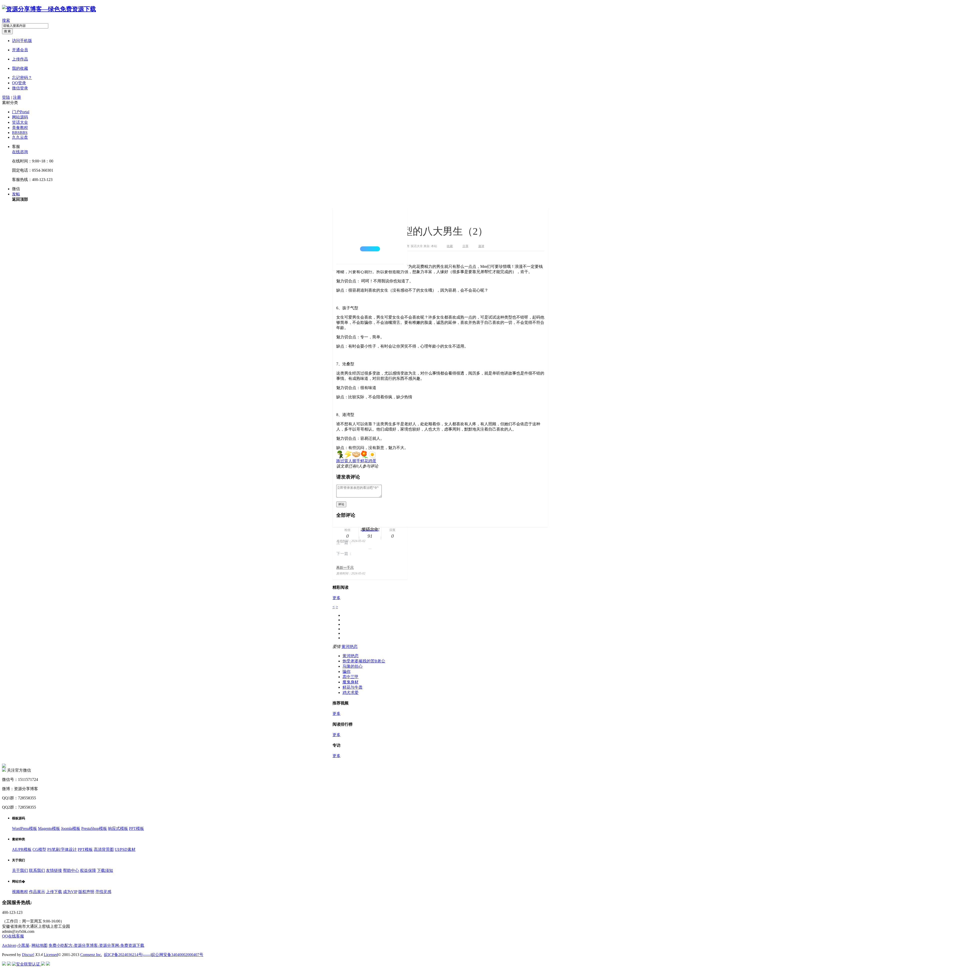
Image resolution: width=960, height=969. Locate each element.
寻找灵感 (103, 892)
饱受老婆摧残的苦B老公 (363, 661)
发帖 (16, 194)
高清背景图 (104, 849)
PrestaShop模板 (94, 828)
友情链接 (54, 870)
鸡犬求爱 (350, 692)
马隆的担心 (352, 666)
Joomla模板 (70, 828)
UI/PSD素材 (125, 849)
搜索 (6, 20)
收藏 (450, 246)
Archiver (9, 945)
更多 (336, 598)
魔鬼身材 (350, 682)
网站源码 (20, 117)
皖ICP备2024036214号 (123, 955)
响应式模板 (118, 828)
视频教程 (20, 892)
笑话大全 (20, 122)
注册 (17, 97)
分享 (465, 246)
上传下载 (54, 892)
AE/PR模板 (22, 849)
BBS (20, 132)
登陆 (6, 97)
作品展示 (37, 892)
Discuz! (28, 955)
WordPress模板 (24, 828)
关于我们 (20, 870)
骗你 (346, 671)
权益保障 (88, 870)
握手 (356, 461)
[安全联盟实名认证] (9, 964)
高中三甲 (350, 677)
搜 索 (7, 31)
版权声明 (86, 892)
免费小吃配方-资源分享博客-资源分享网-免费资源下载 (96, 945)
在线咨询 (20, 152)
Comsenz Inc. (91, 955)
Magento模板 (49, 828)
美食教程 (20, 127)
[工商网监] (4, 964)
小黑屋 (23, 945)
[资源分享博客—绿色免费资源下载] (49, 9)
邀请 (481, 246)
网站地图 (40, 945)
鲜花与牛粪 (352, 687)
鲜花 (364, 461)
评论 (341, 504)
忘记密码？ (22, 77)
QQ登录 (19, 83)
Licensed (51, 955)
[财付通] (43, 964)
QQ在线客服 (13, 936)
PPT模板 (136, 828)
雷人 (348, 461)
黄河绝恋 (350, 646)
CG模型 (39, 849)
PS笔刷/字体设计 (62, 849)
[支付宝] (48, 964)
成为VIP (70, 892)
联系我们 (37, 870)
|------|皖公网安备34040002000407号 (172, 955)
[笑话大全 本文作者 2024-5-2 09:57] (370, 235)
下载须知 (105, 870)
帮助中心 (71, 870)
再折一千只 (345, 567)
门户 (20, 112)
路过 (340, 461)
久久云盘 (20, 137)
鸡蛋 (372, 461)
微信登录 (20, 88)
